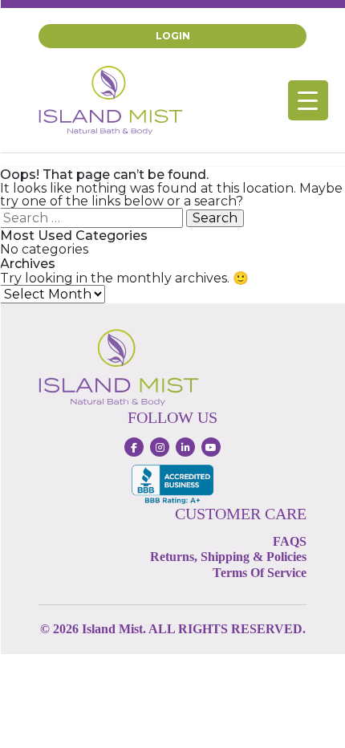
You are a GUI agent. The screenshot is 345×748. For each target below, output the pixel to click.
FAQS (289, 541)
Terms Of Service (259, 572)
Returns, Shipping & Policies (228, 556)
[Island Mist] (111, 99)
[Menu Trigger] (308, 100)
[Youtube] (211, 447)
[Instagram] (159, 447)
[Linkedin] (185, 447)
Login (173, 36)
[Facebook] (134, 447)
